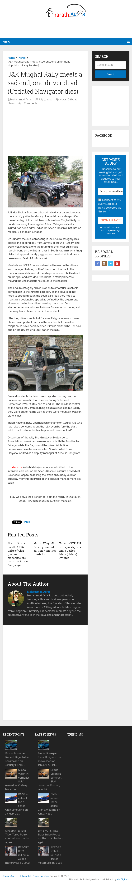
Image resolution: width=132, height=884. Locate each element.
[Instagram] (104, 263)
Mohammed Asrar (21, 99)
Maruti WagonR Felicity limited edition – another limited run (44, 549)
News (63, 99)
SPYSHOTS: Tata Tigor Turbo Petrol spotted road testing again (17, 836)
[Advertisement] (66, 30)
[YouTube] (117, 263)
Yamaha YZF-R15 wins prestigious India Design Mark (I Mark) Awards (70, 551)
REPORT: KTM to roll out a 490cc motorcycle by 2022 (17, 855)
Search (110, 74)
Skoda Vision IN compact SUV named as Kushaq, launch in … (17, 779)
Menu (6, 41)
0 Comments (30, 103)
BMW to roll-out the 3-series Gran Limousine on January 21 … (16, 804)
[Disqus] (45, 674)
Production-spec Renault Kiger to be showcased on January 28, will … (17, 759)
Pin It (27, 521)
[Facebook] (97, 263)
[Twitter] (110, 263)
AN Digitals (123, 879)
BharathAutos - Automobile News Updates (26, 876)
